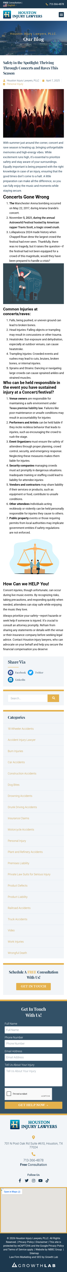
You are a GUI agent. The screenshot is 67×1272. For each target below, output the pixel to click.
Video (11, 930)
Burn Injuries (15, 751)
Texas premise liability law (26, 408)
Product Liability (18, 896)
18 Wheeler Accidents (21, 728)
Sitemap (34, 1253)
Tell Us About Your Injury (19, 1064)
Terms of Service (17, 1249)
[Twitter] (27, 1180)
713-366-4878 (33, 1160)
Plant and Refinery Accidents (25, 852)
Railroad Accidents (19, 908)
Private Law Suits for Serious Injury (29, 874)
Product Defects (17, 885)
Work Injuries (16, 941)
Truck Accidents (17, 919)
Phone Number (14, 1037)
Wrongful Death (17, 953)
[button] (61, 14)
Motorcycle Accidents (21, 829)
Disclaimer (41, 1242)
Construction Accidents (22, 773)
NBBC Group (55, 1249)
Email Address (13, 1051)
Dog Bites (13, 784)
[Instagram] (33, 1180)
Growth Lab (51, 1257)
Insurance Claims (18, 818)
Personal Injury (15, 84)
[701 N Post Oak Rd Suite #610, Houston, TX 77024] (33, 1137)
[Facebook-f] (20, 1180)
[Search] (53, 698)
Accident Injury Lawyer (22, 739)
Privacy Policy (26, 1242)
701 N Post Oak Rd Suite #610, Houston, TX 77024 (33, 1145)
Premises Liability (18, 863)
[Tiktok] (47, 1180)
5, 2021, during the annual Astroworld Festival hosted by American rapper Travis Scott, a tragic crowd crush (34, 222)
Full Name (11, 1023)
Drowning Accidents (20, 795)
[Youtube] (40, 1180)
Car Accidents (16, 762)
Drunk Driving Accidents (22, 807)
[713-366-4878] (33, 1154)
